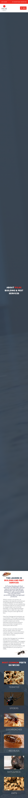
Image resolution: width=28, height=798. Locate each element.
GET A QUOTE (4, 1)
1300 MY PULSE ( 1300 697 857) (20, 1)
